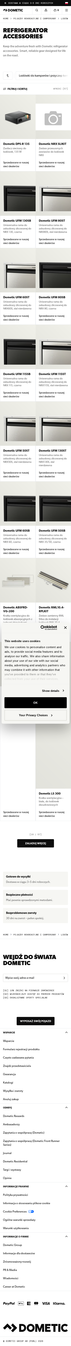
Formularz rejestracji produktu (21, 1049)
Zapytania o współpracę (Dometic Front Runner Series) (31, 1142)
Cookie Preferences (15, 1211)
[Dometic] (13, 10)
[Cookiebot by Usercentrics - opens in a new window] (42, 627)
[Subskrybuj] (64, 978)
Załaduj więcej (35, 843)
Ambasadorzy (11, 1124)
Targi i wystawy (12, 1169)
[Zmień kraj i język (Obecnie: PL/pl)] (66, 3)
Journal (7, 1153)
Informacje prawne (16, 1186)
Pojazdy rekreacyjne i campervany (34, 19)
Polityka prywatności (15, 1195)
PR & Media (22, 1270)
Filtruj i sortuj (17, 88)
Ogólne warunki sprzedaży (19, 1220)
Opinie (7, 1178)
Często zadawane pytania (18, 1057)
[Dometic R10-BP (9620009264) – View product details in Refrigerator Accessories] (18, 731)
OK (35, 702)
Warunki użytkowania (16, 1228)
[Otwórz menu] (66, 10)
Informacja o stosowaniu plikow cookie (26, 1203)
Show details (50, 690)
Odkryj (7, 1107)
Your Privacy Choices (33, 715)
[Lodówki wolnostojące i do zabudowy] (7, 76)
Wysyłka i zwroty (13, 1091)
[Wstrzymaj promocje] (5, 3)
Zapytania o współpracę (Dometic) (23, 1132)
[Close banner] (65, 627)
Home (6, 19)
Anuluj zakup (11, 1099)
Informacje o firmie (16, 1236)
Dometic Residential (27, 1161)
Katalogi (20, 1082)
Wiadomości (22, 1278)
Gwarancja (9, 1074)
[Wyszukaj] (36, 10)
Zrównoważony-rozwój (17, 1261)
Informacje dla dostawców (19, 1253)
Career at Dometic (26, 1286)
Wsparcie (9, 1032)
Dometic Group (24, 1245)
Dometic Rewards (13, 1116)
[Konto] (45, 10)
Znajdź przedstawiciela (17, 1066)
